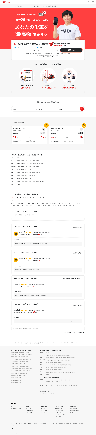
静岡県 (22, 169)
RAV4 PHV (50, 205)
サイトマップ (13, 425)
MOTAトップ (13, 339)
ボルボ (61, 387)
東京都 (18, 163)
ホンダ (59, 380)
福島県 (37, 160)
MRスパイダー (33, 205)
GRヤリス (71, 203)
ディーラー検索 (44, 410)
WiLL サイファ (72, 205)
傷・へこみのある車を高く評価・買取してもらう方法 (20, 370)
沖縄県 (18, 184)
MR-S (23, 205)
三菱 (71, 380)
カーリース (43, 412)
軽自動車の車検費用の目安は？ (16, 382)
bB (15, 203)
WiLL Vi (59, 205)
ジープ (54, 387)
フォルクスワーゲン (59, 385)
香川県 (22, 178)
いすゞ (53, 381)
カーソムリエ (73, 412)
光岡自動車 (48, 381)
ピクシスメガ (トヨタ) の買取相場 (41, 339)
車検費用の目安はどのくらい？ (16, 380)
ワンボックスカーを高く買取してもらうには (19, 373)
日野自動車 (58, 381)
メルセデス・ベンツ (50, 385)
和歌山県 (38, 172)
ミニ (58, 387)
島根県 (30, 175)
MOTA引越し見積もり (74, 410)
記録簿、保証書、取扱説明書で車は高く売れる (19, 356)
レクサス (52, 380)
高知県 (26, 178)
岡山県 (18, 175)
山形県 (33, 160)
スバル (67, 380)
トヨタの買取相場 (31, 339)
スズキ (74, 380)
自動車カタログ (19, 342)
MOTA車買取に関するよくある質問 (46, 393)
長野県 (22, 166)
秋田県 (26, 160)
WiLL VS (65, 205)
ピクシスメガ (29, 342)
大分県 (33, 181)
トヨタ (24, 342)
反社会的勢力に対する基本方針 (64, 423)
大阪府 (18, 172)
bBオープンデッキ (22, 203)
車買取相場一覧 (24, 339)
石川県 (33, 166)
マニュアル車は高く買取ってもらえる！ (18, 363)
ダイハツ (79, 380)
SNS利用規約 (42, 423)
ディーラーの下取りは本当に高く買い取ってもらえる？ (21, 359)
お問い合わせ (30, 423)
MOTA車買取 (19, 339)
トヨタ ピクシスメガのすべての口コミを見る (72, 332)
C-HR (47, 203)
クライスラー (48, 387)
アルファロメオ (72, 387)
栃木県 (38, 163)
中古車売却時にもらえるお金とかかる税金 (18, 375)
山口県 (33, 175)
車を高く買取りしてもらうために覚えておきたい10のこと (21, 354)
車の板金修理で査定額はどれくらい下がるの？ (19, 371)
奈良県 (33, 172)
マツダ (63, 380)
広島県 (22, 175)
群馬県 (34, 163)
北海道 (18, 158)
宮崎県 (37, 181)
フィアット (79, 387)
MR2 (27, 205)
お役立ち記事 (58, 416)
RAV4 (39, 205)
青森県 (18, 160)
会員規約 (74, 423)
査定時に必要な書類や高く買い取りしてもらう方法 (20, 352)
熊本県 (30, 181)
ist (79, 203)
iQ (75, 203)
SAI (55, 205)
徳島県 (30, 178)
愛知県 (18, 169)
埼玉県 (30, 163)
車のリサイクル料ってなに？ (16, 377)
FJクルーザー (53, 203)
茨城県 (42, 163)
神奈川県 (23, 163)
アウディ (70, 385)
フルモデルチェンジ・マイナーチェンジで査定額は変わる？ (22, 368)
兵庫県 (22, 172)
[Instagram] (19, 428)
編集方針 (80, 423)
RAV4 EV (44, 205)
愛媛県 (18, 178)
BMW (66, 385)
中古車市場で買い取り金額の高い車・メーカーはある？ (21, 357)
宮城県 (30, 160)
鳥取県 (26, 175)
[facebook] (12, 428)
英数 (12, 197)
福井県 (37, 166)
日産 (56, 380)
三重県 (30, 169)
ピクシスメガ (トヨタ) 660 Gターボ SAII (54, 339)
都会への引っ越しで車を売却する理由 (18, 378)
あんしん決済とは (46, 56)
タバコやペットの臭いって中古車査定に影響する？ (20, 366)
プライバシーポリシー (52, 423)
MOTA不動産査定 (73, 408)
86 (11, 203)
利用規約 (35, 423)
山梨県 (18, 166)
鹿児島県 (42, 181)
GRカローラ (64, 203)
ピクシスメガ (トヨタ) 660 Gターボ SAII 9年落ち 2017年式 (71, 339)
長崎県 (26, 181)
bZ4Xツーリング (35, 203)
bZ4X (29, 203)
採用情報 (23, 423)
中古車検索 (43, 408)
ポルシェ (75, 385)
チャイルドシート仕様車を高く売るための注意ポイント (21, 364)
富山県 (30, 166)
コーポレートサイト (15, 423)
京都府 (26, 172)
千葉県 (27, 163)
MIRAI (18, 205)
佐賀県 (22, 181)
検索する (82, 109)
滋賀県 (30, 172)
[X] (16, 428)
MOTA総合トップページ (16, 408)
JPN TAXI (13, 205)
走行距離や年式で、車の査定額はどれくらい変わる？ (20, 361)
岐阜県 (26, 169)
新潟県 (26, 166)
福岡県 (18, 181)
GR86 (59, 203)
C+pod (42, 203)
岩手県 (22, 160)
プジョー (66, 387)
